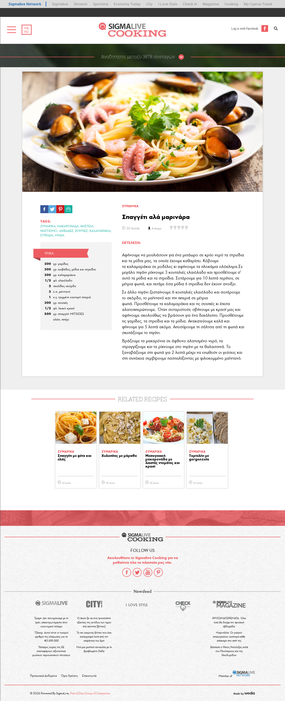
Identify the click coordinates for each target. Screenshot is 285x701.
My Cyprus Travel (258, 4)
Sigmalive (60, 4)
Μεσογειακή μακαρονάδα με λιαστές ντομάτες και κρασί (162, 461)
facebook (126, 572)
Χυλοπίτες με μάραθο (119, 456)
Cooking (231, 4)
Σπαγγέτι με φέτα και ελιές (74, 457)
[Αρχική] (132, 35)
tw (52, 208)
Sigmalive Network (24, 4)
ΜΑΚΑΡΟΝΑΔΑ (68, 226)
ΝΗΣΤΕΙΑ (86, 226)
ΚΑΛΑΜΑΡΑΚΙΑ (100, 231)
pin (60, 208)
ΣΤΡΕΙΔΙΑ (46, 235)
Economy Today (127, 4)
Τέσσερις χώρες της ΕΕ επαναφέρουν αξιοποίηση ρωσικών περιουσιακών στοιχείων (51, 651)
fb (44, 208)
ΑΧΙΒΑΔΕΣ (66, 231)
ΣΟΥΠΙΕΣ (81, 231)
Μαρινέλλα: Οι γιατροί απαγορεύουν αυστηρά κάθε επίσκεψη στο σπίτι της (229, 636)
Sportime (100, 4)
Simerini (80, 4)
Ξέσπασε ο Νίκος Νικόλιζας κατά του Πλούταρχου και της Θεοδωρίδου (229, 651)
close (181, 57)
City (149, 4)
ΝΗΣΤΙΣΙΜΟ (48, 231)
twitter (137, 572)
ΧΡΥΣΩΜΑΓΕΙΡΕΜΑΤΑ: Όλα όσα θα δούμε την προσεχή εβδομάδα (229, 622)
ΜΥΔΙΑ (59, 235)
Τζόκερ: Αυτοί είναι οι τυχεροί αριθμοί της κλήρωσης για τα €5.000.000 (51, 636)
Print (68, 208)
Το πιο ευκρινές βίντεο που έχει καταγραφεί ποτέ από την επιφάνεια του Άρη (94, 636)
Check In (190, 4)
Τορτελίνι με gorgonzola (199, 457)
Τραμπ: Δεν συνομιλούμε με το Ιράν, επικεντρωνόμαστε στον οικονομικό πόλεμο (51, 622)
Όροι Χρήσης (69, 676)
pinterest (158, 572)
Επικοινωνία (89, 676)
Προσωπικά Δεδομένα (43, 676)
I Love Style (167, 4)
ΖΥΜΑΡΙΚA (130, 206)
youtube (147, 572)
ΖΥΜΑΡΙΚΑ (47, 226)
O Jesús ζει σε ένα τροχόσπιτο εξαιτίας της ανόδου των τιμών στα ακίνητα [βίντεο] (94, 622)
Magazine (211, 4)
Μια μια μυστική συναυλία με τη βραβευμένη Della (94, 649)
